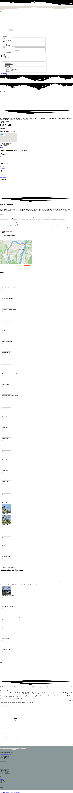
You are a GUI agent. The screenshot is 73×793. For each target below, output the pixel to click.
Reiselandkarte (7, 57)
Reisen (4, 37)
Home (4, 34)
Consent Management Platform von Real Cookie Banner (10, 792)
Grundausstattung (8, 63)
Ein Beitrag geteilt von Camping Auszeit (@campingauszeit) (15, 737)
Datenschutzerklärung (4, 785)
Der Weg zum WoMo (8, 67)
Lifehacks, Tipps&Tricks (5, 773)
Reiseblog (7, 58)
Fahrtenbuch (8, 40)
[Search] (11, 30)
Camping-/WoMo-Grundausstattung (11, 69)
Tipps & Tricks (8, 45)
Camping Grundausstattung (5, 758)
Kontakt (1, 787)
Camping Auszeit (10, 742)
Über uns (5, 36)
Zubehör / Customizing (9, 64)
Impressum (2, 784)
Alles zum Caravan (7, 60)
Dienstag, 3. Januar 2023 (19, 742)
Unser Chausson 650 (8, 68)
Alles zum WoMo (6, 66)
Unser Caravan (7, 62)
